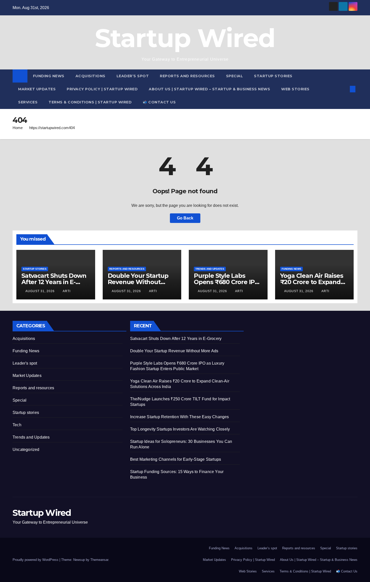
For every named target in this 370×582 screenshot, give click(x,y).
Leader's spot (25, 363)
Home (18, 128)
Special (234, 76)
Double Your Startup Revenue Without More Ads (138, 282)
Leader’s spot (133, 76)
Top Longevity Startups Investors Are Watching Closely (180, 429)
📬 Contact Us (159, 102)
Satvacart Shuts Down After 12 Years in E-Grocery (53, 282)
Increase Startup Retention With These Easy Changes (179, 417)
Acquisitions (90, 76)
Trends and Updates (209, 268)
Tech (17, 425)
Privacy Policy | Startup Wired (102, 89)
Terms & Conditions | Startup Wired (90, 102)
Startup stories (273, 76)
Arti (66, 291)
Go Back (185, 218)
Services (28, 102)
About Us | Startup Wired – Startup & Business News (209, 89)
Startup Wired (185, 38)
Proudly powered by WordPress (36, 560)
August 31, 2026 (40, 291)
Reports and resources (187, 76)
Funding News (48, 76)
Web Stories (295, 89)
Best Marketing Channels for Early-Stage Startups (175, 459)
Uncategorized (26, 449)
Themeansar (99, 560)
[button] (344, 89)
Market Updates (37, 89)
